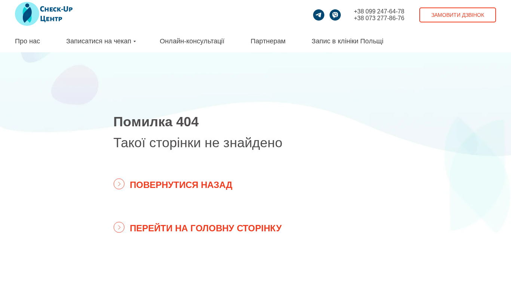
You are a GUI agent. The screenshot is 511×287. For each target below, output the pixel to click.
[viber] (335, 15)
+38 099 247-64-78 (379, 11)
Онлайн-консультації (192, 41)
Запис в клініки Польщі (347, 41)
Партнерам (268, 41)
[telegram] (318, 15)
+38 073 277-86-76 (379, 18)
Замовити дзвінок (457, 15)
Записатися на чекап (98, 41)
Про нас (27, 41)
